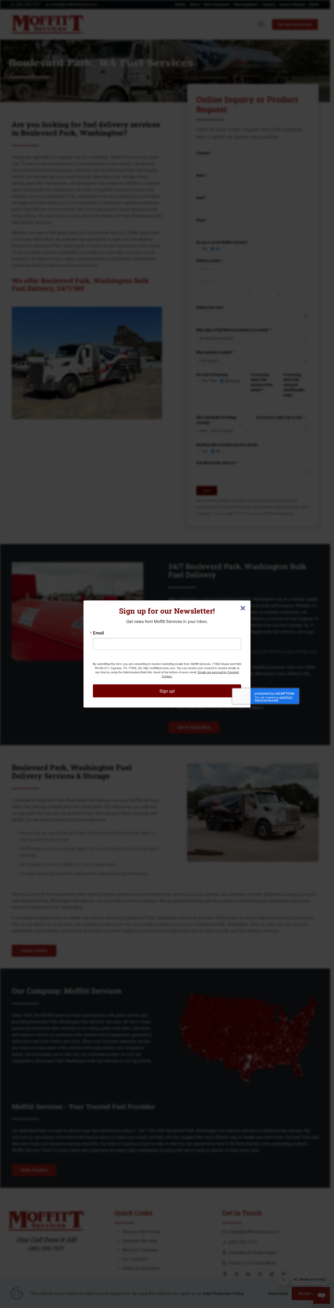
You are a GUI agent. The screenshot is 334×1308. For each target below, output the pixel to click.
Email (98, 633)
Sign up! (167, 691)
